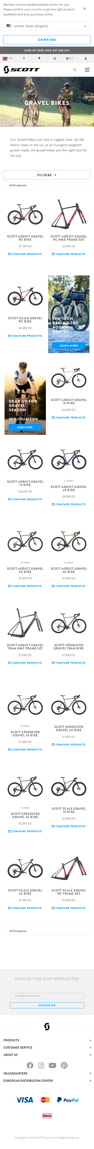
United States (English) (30, 26)
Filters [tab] (44, 175)
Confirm (47, 39)
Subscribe (47, 1005)
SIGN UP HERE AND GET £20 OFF (47, 50)
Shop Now (25, 427)
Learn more (69, 345)
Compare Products (26, 254)
